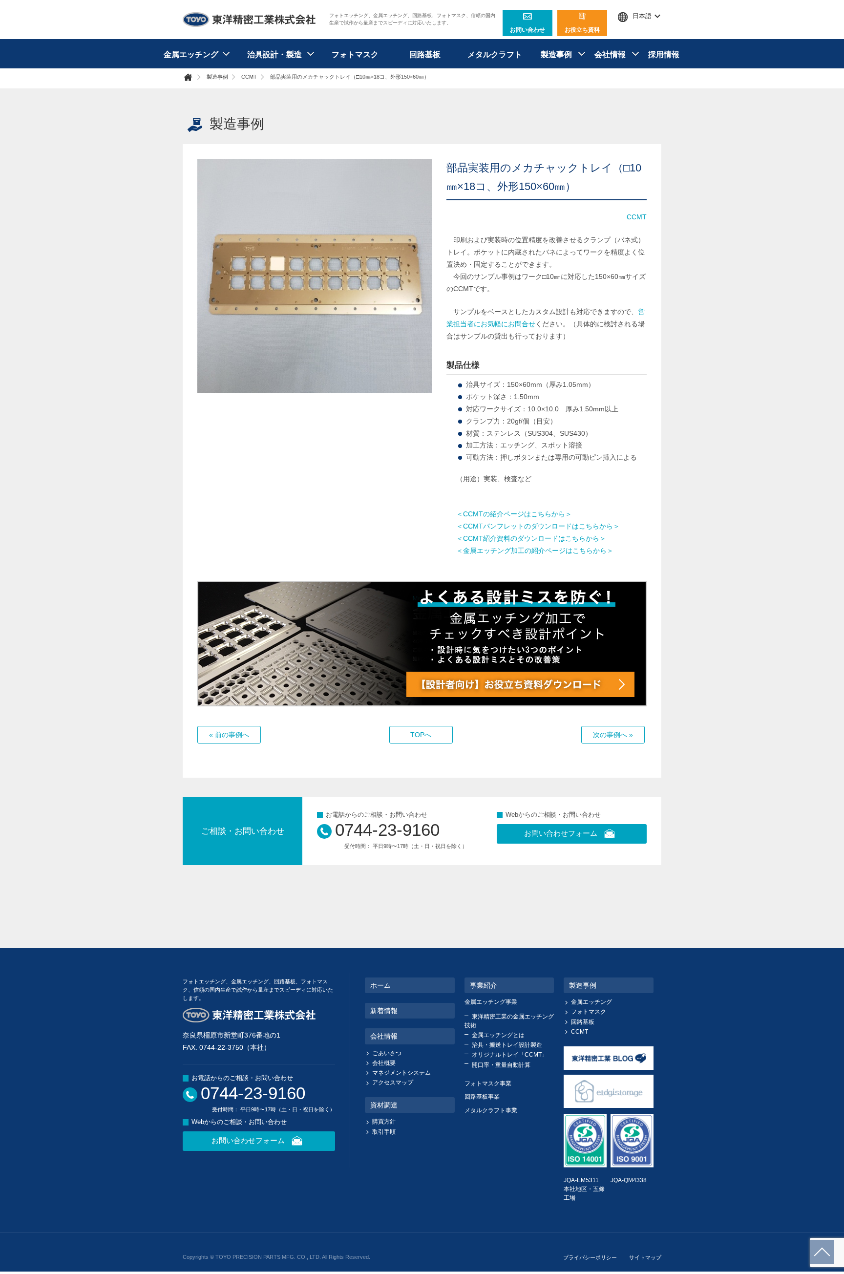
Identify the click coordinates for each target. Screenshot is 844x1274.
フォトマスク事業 (487, 1083)
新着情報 (384, 1011)
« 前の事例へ (229, 735)
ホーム (380, 985)
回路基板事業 (482, 1096)
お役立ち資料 (582, 29)
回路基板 (425, 54)
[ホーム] (193, 77)
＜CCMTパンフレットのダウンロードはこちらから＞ (538, 526)
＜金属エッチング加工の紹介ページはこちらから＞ (534, 550)
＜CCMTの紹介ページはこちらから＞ (514, 514)
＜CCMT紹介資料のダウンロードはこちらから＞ (531, 538)
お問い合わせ (527, 29)
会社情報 (384, 1036)
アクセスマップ (392, 1082)
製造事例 (217, 77)
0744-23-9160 (387, 829)
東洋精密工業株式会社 (249, 19)
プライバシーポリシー (590, 1257)
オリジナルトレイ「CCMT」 (510, 1054)
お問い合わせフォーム (560, 833)
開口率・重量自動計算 (501, 1065)
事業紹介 (483, 985)
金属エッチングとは (498, 1035)
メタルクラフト (494, 54)
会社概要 (384, 1063)
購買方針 (384, 1121)
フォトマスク (355, 54)
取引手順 (384, 1131)
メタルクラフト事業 (490, 1110)
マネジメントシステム (401, 1072)
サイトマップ (645, 1257)
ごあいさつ (386, 1053)
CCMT (249, 77)
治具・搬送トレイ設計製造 (507, 1044)
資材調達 (384, 1105)
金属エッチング (591, 1001)
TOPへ (420, 735)
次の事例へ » (613, 735)
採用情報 (663, 54)
